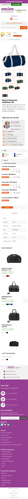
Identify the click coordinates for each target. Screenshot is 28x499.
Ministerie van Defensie (6, 475)
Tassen (3, 463)
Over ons (3, 478)
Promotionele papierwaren (7, 461)
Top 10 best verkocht (6, 451)
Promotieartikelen (5, 459)
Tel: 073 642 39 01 (4, 440)
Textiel (2, 466)
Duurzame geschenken (6, 456)
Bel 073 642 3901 (18, 23)
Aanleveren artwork (6, 480)
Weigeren (24, 4)
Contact (3, 485)
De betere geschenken (6, 454)
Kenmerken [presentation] (14, 213)
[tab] (14, 213)
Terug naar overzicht (14, 39)
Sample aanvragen (5, 482)
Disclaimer (13, 495)
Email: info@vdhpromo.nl (6, 442)
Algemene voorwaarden (14, 488)
